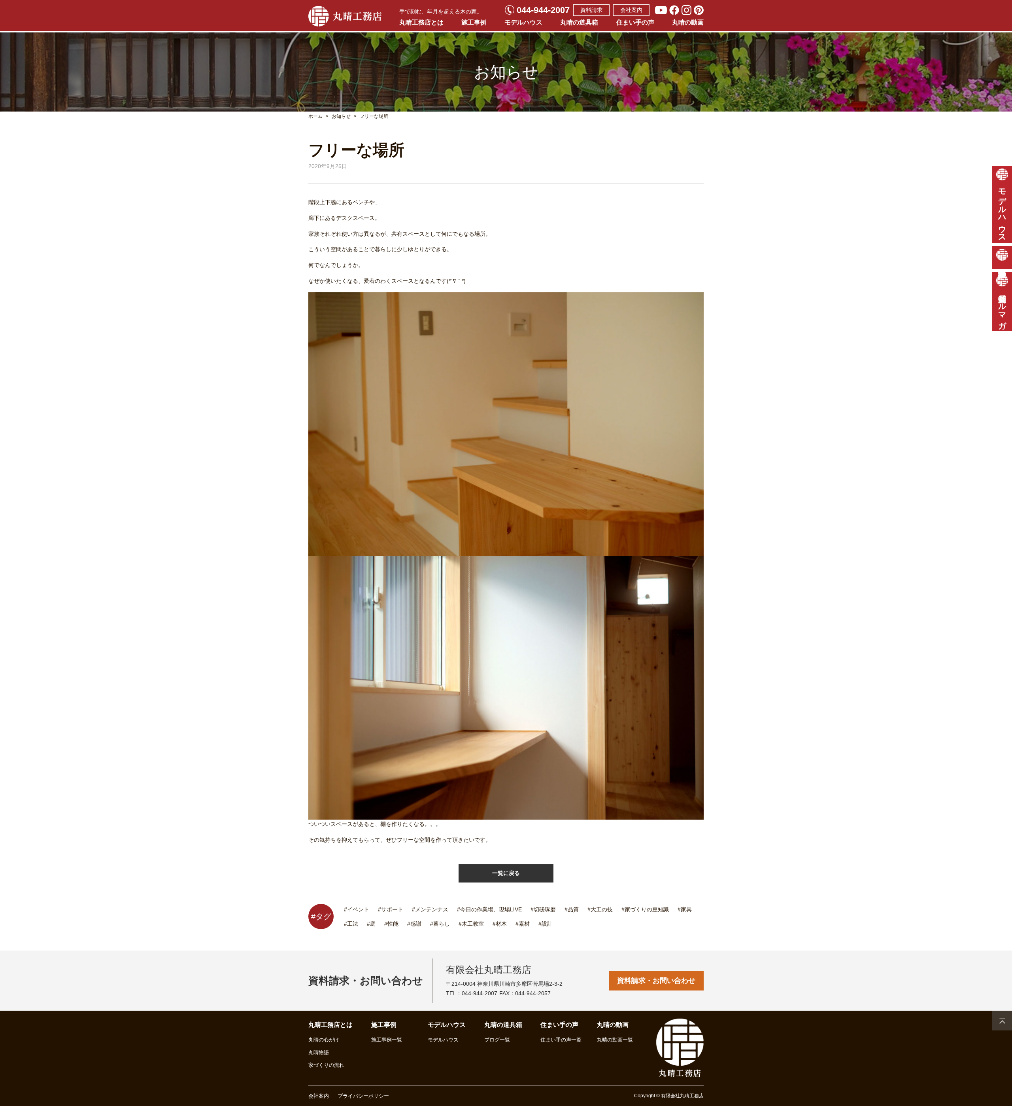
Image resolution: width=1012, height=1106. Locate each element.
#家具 (685, 909)
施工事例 (474, 22)
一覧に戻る (506, 873)
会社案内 (631, 10)
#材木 (500, 923)
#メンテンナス (430, 909)
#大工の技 (600, 909)
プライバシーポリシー (363, 1096)
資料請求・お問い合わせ (656, 981)
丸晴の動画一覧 (615, 1040)
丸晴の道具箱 (579, 22)
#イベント (356, 909)
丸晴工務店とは (421, 22)
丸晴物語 (318, 1052)
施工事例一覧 (386, 1040)
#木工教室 (471, 923)
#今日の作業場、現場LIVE (489, 909)
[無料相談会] (1002, 257)
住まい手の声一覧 (561, 1040)
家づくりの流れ (326, 1065)
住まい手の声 (635, 22)
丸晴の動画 (688, 22)
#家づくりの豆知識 (645, 909)
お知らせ (341, 116)
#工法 (351, 923)
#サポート (390, 909)
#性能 (391, 923)
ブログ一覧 (497, 1040)
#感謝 (414, 923)
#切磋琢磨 (543, 909)
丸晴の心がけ (323, 1040)
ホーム (315, 116)
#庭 (371, 923)
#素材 (522, 923)
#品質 (572, 909)
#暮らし (440, 923)
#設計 (545, 923)
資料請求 (591, 10)
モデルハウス (523, 22)
